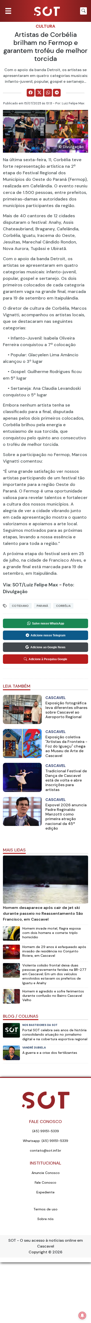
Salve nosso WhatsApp (48, 623)
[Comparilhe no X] (39, 93)
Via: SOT (12, 585)
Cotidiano (20, 606)
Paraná (42, 606)
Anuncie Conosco (46, 1173)
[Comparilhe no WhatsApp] (48, 93)
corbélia (63, 606)
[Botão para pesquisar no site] (83, 11)
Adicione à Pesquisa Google (48, 659)
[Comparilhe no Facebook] (30, 93)
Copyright (38, 1252)
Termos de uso (45, 1209)
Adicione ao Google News (48, 647)
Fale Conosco (45, 1182)
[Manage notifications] (82, 1315)
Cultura (45, 26)
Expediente (45, 1192)
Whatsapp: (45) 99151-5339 (45, 1141)
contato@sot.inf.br (45, 1150)
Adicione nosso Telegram (48, 635)
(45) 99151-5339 (45, 1131)
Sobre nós (45, 1219)
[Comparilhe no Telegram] (57, 93)
